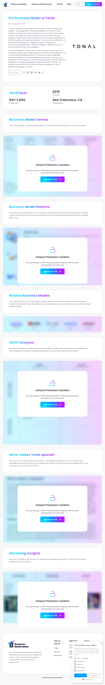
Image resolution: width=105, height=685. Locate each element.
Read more (81, 654)
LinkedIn (57, 652)
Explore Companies (19, 4)
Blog (69, 4)
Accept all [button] (80, 675)
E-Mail (56, 648)
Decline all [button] (94, 675)
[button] (87, 679)
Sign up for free (93, 4)
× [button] (101, 643)
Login (78, 4)
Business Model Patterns (42, 4)
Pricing (59, 4)
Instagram (58, 655)
